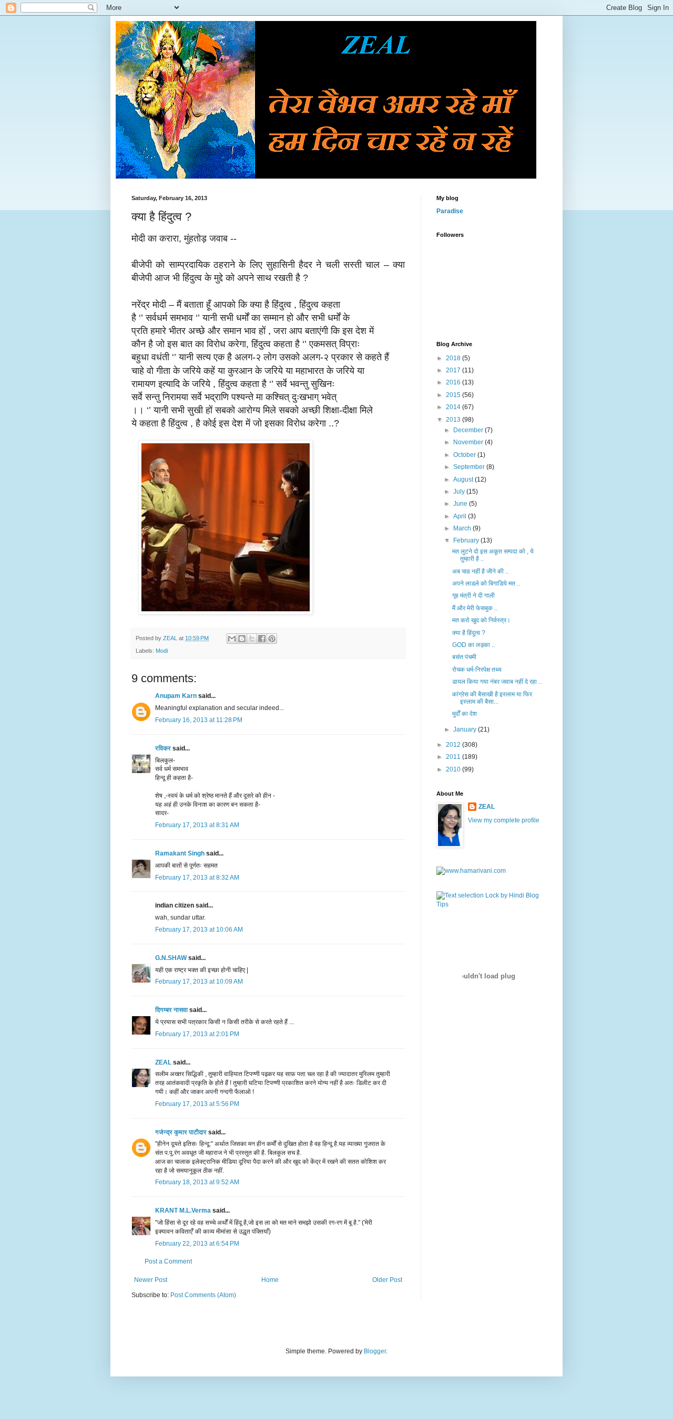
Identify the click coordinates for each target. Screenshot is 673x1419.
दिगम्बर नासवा (171, 1010)
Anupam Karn (176, 696)
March (463, 528)
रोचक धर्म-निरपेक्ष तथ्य (477, 669)
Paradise (449, 211)
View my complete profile (503, 820)
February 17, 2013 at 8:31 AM (197, 825)
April (460, 516)
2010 (454, 769)
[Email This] (232, 638)
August (464, 479)
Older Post (387, 1280)
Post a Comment (168, 1261)
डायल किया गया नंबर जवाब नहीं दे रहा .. (497, 681)
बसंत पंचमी (464, 657)
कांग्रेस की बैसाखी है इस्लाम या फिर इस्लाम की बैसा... (492, 698)
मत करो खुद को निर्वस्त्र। (481, 620)
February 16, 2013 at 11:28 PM (198, 720)
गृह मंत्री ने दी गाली (473, 595)
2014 (454, 407)
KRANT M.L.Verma (183, 1210)
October (465, 454)
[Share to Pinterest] (272, 638)
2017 (454, 370)
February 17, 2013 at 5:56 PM (197, 1104)
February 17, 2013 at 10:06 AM (199, 929)
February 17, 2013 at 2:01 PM (197, 1034)
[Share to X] (252, 638)
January (465, 729)
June (461, 503)
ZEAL (163, 1062)
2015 (454, 395)
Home (270, 1280)
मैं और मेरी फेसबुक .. (474, 608)
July (459, 491)
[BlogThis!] (242, 638)
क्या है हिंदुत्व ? (468, 633)
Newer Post (150, 1280)
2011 (454, 756)
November (469, 442)
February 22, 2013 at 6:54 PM (197, 1243)
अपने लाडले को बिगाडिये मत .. (486, 583)
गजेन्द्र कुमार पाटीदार (181, 1132)
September (469, 467)
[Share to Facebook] (262, 638)
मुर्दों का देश (464, 713)
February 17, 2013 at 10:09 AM (199, 981)
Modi (162, 651)
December (469, 430)
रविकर (163, 748)
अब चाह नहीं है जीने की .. (480, 571)
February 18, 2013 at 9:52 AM (197, 1182)
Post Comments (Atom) (203, 1295)
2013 (454, 419)
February (467, 540)
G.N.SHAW (171, 958)
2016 (454, 382)
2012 (454, 744)
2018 (454, 358)
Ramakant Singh (180, 853)
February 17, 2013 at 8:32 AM (197, 877)
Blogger (375, 1351)
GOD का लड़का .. (473, 645)
